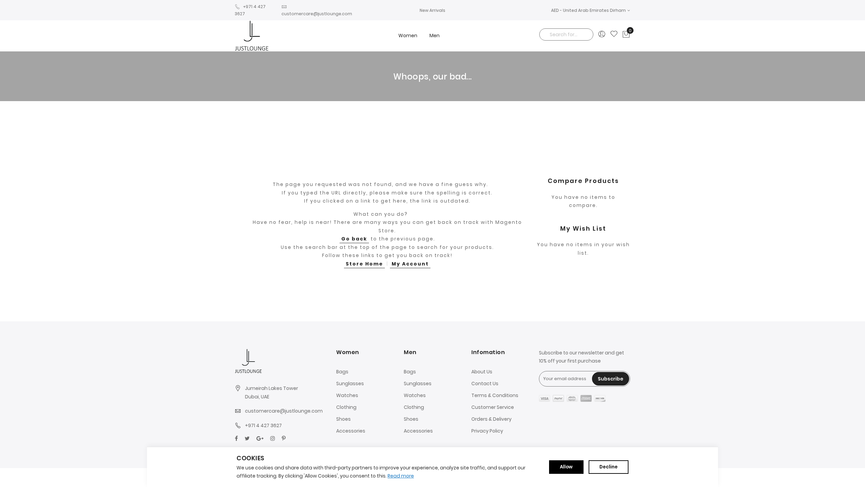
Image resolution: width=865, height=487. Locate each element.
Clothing (346, 407)
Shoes (343, 419)
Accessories (350, 430)
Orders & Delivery (491, 419)
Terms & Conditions (494, 395)
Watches (347, 395)
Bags (342, 371)
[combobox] (566, 34)
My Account (410, 263)
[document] (432, 467)
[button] (590, 10)
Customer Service (492, 407)
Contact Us (484, 383)
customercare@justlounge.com (284, 411)
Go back (354, 238)
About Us (481, 371)
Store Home (364, 263)
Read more (401, 475)
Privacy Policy (487, 430)
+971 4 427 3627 (263, 425)
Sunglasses (350, 383)
